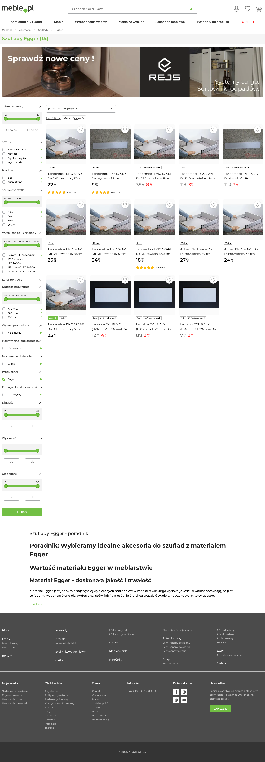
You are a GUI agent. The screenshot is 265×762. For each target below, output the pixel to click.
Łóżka (59, 660)
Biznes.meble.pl (101, 719)
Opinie (96, 707)
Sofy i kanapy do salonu (176, 642)
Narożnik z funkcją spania (177, 630)
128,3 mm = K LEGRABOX (25, 261)
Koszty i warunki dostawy (60, 703)
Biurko (6, 630)
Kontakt (96, 691)
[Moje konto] (236, 9)
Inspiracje (50, 723)
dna (25, 177)
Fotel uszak (8, 647)
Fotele (6, 639)
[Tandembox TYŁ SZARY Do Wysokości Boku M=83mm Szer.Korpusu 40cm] (243, 144)
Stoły (166, 659)
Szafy (220, 650)
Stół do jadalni (171, 663)
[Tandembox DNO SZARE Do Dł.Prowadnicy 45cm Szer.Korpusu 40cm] (199, 144)
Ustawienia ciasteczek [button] (15, 703)
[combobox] (81, 109)
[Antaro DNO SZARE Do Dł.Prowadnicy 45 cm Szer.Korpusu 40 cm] (243, 219)
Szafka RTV (223, 642)
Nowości (25, 153)
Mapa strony (99, 715)
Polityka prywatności (57, 695)
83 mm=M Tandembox (25, 254)
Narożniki (115, 659)
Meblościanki (118, 651)
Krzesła (60, 639)
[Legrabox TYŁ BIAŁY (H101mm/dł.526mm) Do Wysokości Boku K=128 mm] (154, 295)
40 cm (25, 212)
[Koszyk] (259, 9)
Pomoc (49, 707)
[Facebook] (176, 692)
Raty (47, 711)
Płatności (50, 715)
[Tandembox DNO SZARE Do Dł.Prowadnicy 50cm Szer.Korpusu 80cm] (66, 144)
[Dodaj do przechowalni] (80, 129)
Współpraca (99, 695)
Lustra (113, 642)
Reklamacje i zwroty (56, 699)
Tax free (49, 727)
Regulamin (51, 691)
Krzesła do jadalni (65, 643)
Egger (25, 379)
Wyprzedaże (25, 162)
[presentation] (8, 72)
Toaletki (222, 663)
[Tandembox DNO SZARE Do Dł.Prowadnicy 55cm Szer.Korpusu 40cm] (154, 144)
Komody (61, 630)
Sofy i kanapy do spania (176, 646)
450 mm (25, 308)
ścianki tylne (25, 181)
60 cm (25, 216)
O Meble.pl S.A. (100, 703)
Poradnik (50, 719)
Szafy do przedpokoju (229, 655)
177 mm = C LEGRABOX (25, 267)
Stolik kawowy (225, 638)
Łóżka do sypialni (119, 630)
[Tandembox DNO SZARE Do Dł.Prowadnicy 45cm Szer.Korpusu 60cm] (66, 219)
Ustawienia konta (12, 699)
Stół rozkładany (225, 630)
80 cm (25, 220)
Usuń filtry (53, 118)
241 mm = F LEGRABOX (25, 271)
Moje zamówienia (12, 695)
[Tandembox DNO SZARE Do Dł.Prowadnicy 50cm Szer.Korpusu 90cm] (110, 219)
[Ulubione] (247, 9)
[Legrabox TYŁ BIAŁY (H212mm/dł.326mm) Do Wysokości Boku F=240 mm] (110, 295)
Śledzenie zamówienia (15, 691)
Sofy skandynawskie (174, 650)
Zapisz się (220, 708)
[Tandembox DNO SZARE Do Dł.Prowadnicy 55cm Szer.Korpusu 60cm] (154, 219)
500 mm (25, 313)
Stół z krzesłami (225, 634)
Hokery (7, 655)
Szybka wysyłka (25, 158)
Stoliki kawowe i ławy (70, 651)
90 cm (25, 224)
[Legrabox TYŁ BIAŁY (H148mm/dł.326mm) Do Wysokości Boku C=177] (199, 295)
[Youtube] (184, 700)
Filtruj (22, 512)
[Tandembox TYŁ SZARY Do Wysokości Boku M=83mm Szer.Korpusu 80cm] (110, 144)
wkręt (25, 363)
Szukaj (191, 8)
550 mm (25, 317)
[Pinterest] (176, 700)
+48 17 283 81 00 (141, 691)
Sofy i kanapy (172, 638)
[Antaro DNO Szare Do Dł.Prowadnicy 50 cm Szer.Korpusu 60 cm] (199, 219)
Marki (95, 711)
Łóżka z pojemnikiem (121, 634)
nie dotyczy (25, 332)
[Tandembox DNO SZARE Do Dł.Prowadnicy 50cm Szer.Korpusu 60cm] (66, 295)
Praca (95, 699)
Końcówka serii (25, 149)
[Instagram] (184, 692)
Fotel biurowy (10, 643)
